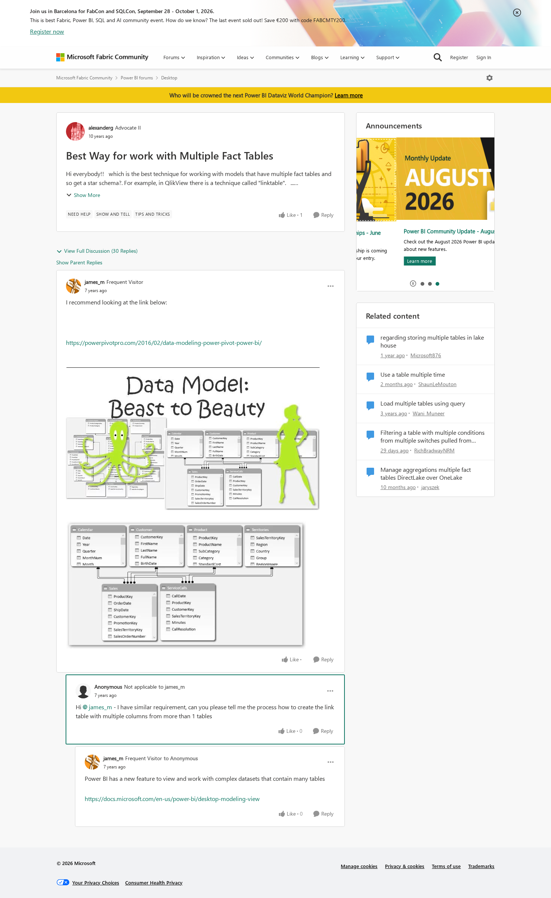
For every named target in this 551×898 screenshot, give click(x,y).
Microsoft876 (425, 355)
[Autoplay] (413, 283)
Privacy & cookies (404, 866)
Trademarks (481, 866)
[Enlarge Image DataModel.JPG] (193, 438)
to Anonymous (181, 758)
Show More (87, 194)
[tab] (422, 283)
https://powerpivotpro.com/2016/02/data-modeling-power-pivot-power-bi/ (164, 342)
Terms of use (446, 866)
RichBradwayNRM (434, 450)
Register (459, 57)
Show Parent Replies (79, 262)
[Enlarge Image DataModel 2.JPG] (186, 585)
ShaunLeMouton (437, 384)
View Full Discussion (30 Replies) (101, 250)
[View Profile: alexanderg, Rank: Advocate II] (75, 131)
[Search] (437, 57)
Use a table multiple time (412, 374)
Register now (47, 31)
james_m (95, 281)
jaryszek (430, 487)
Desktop (169, 78)
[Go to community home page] (102, 57)
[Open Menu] (489, 78)
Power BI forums (137, 78)
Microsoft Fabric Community (84, 78)
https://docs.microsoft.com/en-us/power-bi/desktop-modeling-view (172, 799)
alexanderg (100, 127)
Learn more (349, 95)
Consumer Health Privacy (154, 882)
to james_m (172, 686)
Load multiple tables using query (422, 403)
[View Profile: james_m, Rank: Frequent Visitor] (73, 286)
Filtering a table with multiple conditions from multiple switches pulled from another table (432, 437)
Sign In (483, 57)
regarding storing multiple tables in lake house (432, 341)
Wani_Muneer (429, 413)
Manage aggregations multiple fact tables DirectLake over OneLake (425, 473)
